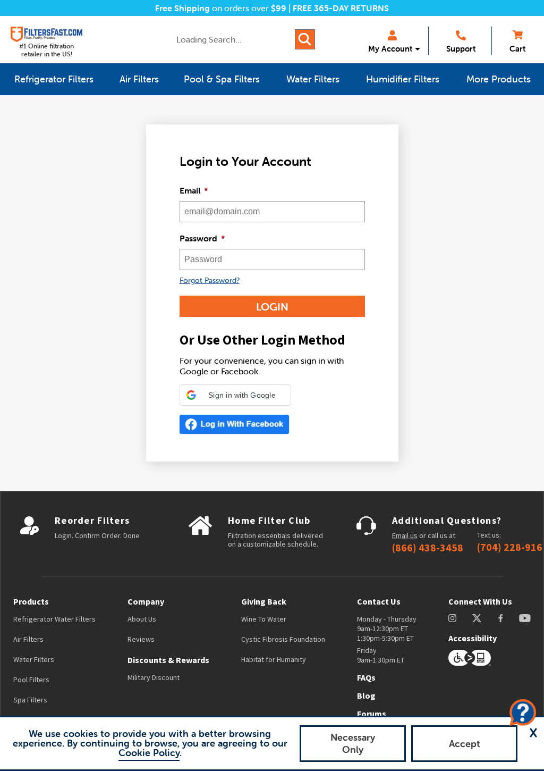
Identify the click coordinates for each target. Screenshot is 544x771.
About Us (142, 619)
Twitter (477, 618)
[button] (235, 395)
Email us (405, 535)
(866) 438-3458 (427, 547)
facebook (500, 618)
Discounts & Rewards (168, 660)
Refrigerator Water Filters (54, 619)
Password (202, 238)
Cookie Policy (149, 753)
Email (194, 190)
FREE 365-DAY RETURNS (341, 8)
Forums (371, 713)
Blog (366, 695)
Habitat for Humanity (273, 659)
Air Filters (28, 639)
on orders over (220, 8)
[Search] (305, 39)
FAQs (366, 677)
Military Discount (154, 677)
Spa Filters (30, 700)
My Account (390, 49)
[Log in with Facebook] (234, 424)
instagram (452, 618)
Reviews (141, 639)
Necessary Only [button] (352, 743)
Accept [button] (464, 744)
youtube (525, 618)
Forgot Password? (210, 280)
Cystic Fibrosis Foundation (283, 639)
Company (146, 601)
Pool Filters (31, 679)
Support (460, 49)
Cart (517, 49)
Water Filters (33, 659)
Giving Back (263, 601)
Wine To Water (263, 619)
